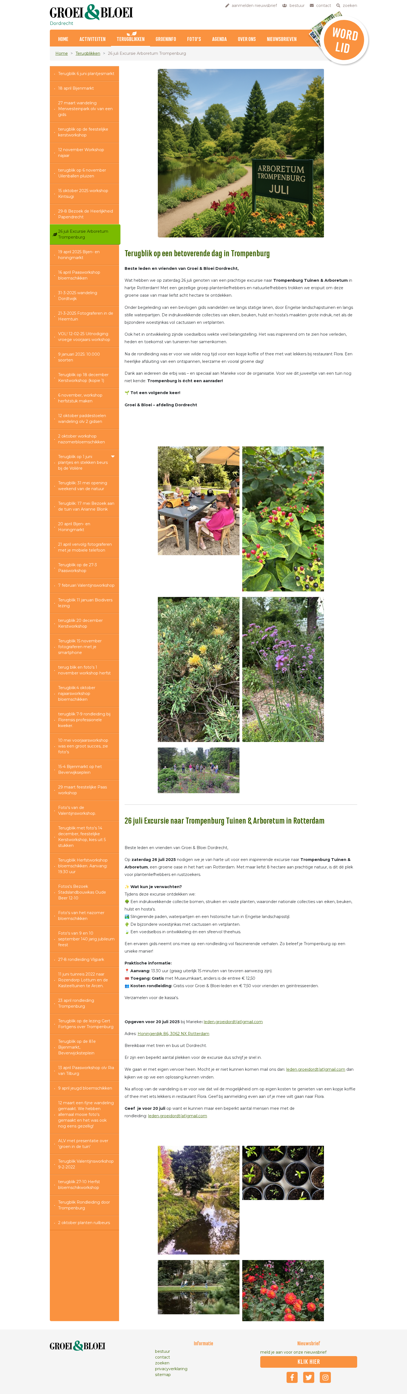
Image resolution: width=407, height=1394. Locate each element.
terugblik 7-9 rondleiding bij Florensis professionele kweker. (84, 720)
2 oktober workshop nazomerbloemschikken (81, 439)
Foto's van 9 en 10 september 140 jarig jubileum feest (86, 939)
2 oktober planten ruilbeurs (84, 1222)
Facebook (292, 1377)
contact (162, 1357)
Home (63, 39)
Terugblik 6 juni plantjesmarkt (86, 73)
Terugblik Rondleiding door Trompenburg (84, 1205)
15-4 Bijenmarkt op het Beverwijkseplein (80, 769)
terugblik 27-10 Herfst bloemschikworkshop (79, 1184)
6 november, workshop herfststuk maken (80, 398)
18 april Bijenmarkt (76, 88)
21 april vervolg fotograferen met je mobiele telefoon (85, 547)
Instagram (325, 1377)
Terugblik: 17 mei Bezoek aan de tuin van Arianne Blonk (86, 506)
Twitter (308, 1377)
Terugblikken (131, 39)
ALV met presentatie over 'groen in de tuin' (83, 1143)
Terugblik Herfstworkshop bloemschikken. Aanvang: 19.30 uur (83, 866)
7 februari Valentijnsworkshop (86, 585)
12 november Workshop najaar (81, 152)
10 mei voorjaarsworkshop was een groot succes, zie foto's (83, 746)
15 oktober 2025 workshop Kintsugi (83, 193)
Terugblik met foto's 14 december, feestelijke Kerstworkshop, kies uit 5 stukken (82, 837)
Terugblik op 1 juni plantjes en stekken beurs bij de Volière (83, 462)
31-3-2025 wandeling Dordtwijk (77, 295)
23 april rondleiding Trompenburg (76, 1003)
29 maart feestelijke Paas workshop (82, 790)
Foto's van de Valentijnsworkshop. (77, 810)
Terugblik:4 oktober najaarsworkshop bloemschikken (76, 693)
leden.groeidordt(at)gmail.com (233, 1021)
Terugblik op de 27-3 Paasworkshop (77, 567)
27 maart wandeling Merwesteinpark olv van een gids (85, 108)
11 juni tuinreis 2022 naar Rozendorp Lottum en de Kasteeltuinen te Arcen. (83, 980)
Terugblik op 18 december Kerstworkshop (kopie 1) (83, 377)
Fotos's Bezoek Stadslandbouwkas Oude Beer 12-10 (82, 892)
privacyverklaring (171, 1368)
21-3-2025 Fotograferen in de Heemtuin (85, 316)
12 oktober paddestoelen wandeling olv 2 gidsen (82, 418)
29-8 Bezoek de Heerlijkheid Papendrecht (85, 214)
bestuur (162, 1351)
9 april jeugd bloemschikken (85, 1088)
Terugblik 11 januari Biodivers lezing (85, 603)
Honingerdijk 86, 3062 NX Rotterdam (173, 1033)
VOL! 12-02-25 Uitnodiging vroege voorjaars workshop (84, 336)
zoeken (162, 1363)
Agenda (219, 39)
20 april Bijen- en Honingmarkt (74, 526)
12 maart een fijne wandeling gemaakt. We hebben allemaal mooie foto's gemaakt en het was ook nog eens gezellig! (86, 1114)
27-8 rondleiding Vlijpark (81, 959)
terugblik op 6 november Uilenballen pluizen (82, 173)
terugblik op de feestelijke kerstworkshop (83, 132)
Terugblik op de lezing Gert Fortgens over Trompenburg (86, 1023)
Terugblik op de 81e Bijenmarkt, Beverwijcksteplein (77, 1047)
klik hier (309, 1362)
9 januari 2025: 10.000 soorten (79, 357)
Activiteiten (92, 39)
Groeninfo (166, 39)
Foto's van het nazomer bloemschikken (81, 915)
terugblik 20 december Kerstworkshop (80, 623)
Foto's (194, 39)
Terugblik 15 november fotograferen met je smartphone (80, 646)
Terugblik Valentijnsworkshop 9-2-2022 (86, 1164)
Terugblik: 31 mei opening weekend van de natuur (82, 485)
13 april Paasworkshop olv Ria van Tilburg (86, 1070)
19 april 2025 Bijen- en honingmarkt (79, 254)
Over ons (247, 39)
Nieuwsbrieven (282, 39)
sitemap (163, 1374)
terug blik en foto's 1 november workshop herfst (84, 670)
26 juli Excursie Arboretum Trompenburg (83, 234)
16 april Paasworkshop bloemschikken (79, 275)
